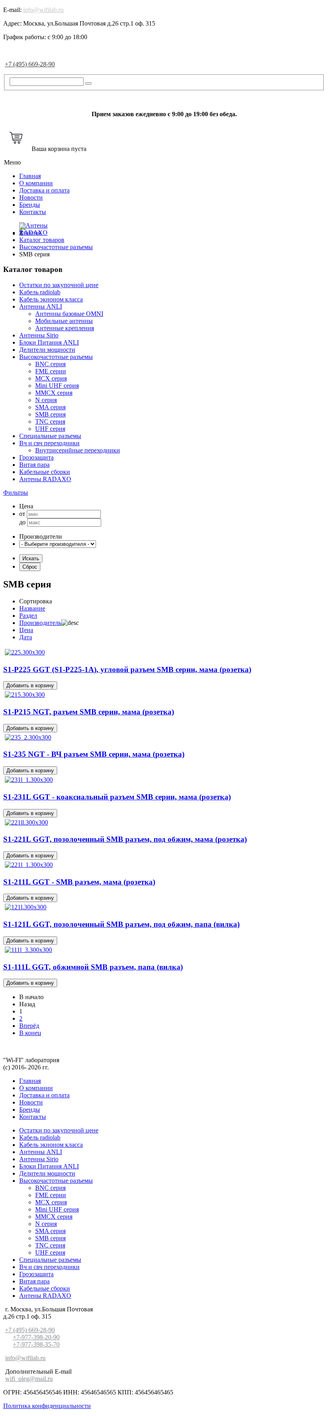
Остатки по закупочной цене (58, 285)
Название (32, 608)
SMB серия (50, 414)
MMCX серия (53, 392)
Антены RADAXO (45, 479)
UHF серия (50, 428)
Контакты (32, 211)
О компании (36, 183)
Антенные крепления (64, 328)
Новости (31, 197)
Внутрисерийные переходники (77, 450)
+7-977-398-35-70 (36, 1344)
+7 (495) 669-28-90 (30, 64)
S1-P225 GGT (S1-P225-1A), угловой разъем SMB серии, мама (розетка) (127, 669)
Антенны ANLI (40, 306)
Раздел (28, 615)
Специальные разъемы (50, 435)
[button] (15, 492)
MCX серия (51, 378)
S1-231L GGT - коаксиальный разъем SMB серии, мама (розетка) (117, 797)
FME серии (50, 371)
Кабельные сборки (44, 471)
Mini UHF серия (57, 385)
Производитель (40, 622)
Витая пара (34, 464)
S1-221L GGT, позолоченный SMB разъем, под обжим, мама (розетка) (125, 839)
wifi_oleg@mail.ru (29, 1378)
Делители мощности (47, 349)
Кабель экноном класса (51, 299)
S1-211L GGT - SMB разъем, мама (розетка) (79, 882)
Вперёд (29, 1025)
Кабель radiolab (39, 292)
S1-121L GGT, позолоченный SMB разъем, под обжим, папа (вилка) (121, 924)
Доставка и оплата (44, 190)
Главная (30, 176)
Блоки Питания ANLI (49, 342)
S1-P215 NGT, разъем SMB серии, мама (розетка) (88, 712)
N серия (46, 400)
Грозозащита (36, 457)
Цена (26, 630)
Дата (25, 637)
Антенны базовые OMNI (69, 313)
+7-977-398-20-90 (36, 1337)
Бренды (29, 204)
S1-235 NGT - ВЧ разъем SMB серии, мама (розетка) (93, 754)
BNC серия (50, 364)
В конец (30, 1032)
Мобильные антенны (64, 320)
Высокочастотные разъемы (56, 356)
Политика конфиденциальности (47, 1405)
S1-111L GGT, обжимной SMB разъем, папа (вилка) (93, 967)
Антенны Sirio (38, 335)
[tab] (164, 492)
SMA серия (50, 407)
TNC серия (50, 421)
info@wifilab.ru (43, 9)
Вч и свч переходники (49, 443)
